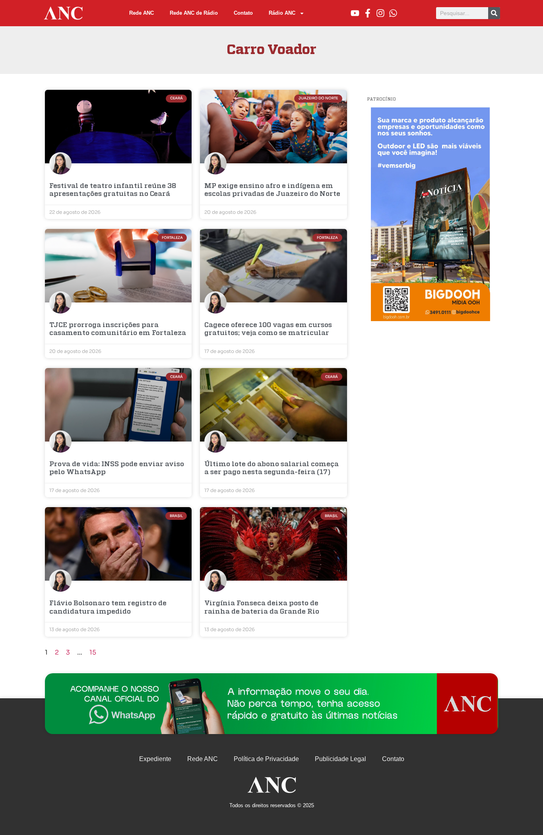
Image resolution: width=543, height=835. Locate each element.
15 (92, 652)
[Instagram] (380, 13)
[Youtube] (355, 13)
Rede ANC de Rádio (194, 13)
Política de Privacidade (266, 759)
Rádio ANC (282, 13)
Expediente (155, 759)
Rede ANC (141, 13)
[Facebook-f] (367, 13)
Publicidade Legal (340, 759)
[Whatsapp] (393, 13)
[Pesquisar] (494, 13)
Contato (243, 13)
